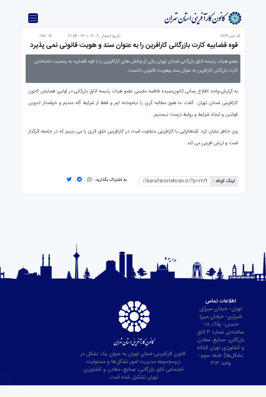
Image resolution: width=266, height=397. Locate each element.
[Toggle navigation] (33, 18)
